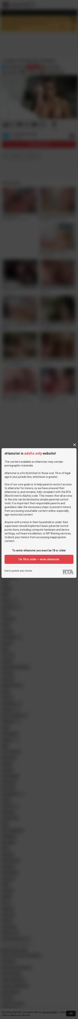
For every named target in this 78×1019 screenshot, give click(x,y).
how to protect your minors (18, 571)
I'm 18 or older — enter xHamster (39, 559)
